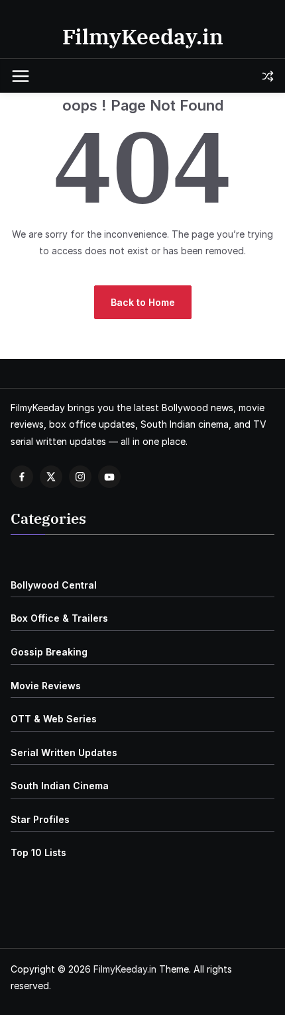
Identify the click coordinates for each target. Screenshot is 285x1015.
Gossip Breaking (49, 651)
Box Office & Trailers (59, 618)
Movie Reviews (46, 685)
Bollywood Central (54, 585)
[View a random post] (267, 76)
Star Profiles (40, 819)
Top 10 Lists (38, 852)
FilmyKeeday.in (142, 36)
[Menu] (20, 76)
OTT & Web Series (54, 718)
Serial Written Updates (64, 752)
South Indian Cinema (60, 785)
